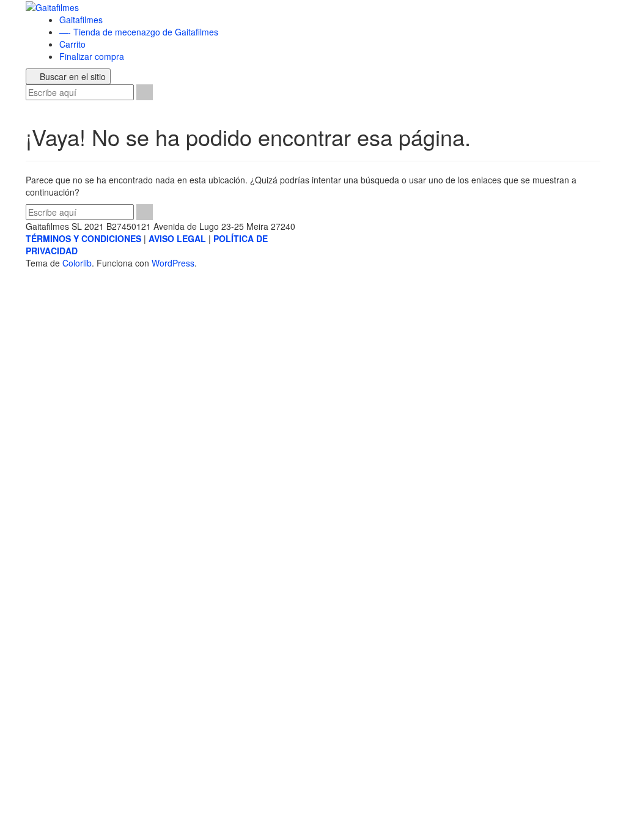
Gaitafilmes (81, 19)
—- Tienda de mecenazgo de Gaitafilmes (138, 32)
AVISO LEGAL (177, 238)
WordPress (173, 263)
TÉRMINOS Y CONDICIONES (83, 238)
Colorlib (77, 263)
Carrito (72, 44)
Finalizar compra (91, 56)
